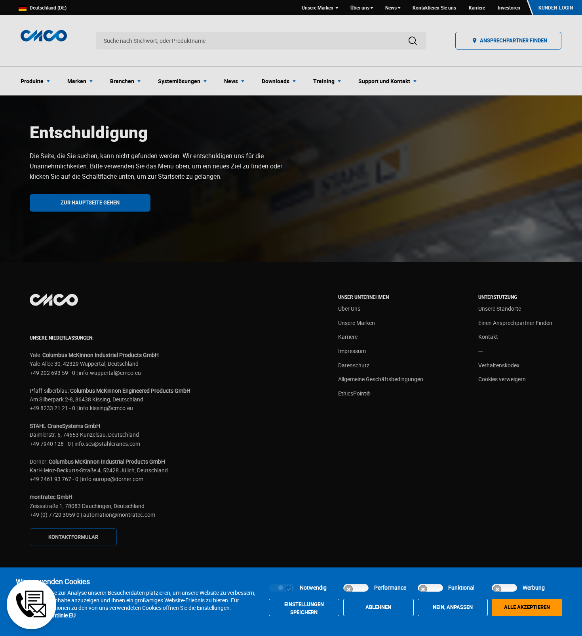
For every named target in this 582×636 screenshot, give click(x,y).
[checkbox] (281, 588)
